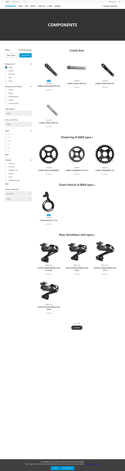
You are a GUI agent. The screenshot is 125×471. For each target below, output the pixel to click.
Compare (49, 90)
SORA (10, 177)
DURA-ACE (12, 163)
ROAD (20, 6)
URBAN (11, 100)
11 (9, 137)
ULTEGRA (11, 167)
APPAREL (57, 6)
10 (9, 141)
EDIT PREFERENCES (67, 468)
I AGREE (55, 468)
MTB (26, 6)
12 (9, 134)
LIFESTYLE (41, 6)
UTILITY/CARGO (14, 103)
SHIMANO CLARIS (14, 180)
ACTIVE (11, 90)
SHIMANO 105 (13, 170)
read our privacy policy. (92, 464)
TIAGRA (11, 174)
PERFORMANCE (13, 97)
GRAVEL (33, 6)
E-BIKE (49, 6)
